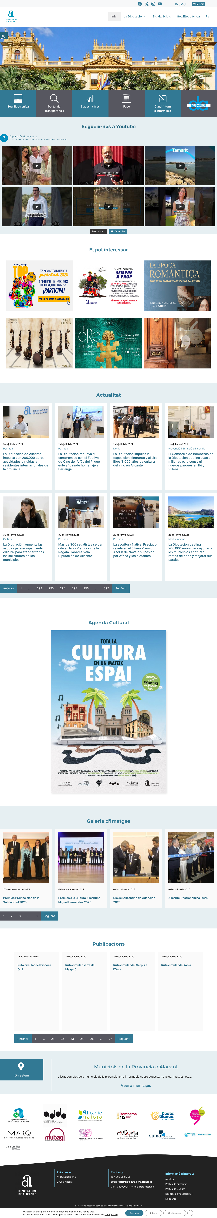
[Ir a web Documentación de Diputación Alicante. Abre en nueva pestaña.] (90, 103)
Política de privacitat (176, 1184)
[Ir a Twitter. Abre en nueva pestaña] (146, 4)
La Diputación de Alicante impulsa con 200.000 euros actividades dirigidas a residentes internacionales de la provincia (25, 461)
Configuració (174, 1213)
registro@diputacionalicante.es (135, 1181)
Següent (120, 588)
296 (86, 588)
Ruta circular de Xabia (176, 965)
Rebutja (153, 1213)
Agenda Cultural (108, 623)
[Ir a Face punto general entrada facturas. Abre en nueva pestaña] (126, 103)
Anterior (8, 588)
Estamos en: (65, 1172)
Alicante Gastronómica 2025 (188, 898)
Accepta (134, 1213)
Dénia (116, 448)
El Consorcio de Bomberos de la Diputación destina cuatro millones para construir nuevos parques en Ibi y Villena (191, 461)
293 (51, 588)
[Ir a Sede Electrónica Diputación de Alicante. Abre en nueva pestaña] (18, 103)
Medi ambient (176, 539)
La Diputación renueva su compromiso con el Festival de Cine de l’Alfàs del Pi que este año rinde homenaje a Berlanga (79, 461)
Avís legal (170, 1179)
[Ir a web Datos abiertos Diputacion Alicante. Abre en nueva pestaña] (199, 103)
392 (106, 588)
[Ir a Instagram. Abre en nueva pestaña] (153, 4)
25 (92, 1038)
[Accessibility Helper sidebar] (4, 35)
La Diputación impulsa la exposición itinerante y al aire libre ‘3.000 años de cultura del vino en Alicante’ (135, 459)
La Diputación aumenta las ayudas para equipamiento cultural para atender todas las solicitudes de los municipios (23, 552)
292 (39, 588)
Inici (114, 16)
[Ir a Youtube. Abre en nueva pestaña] (160, 4)
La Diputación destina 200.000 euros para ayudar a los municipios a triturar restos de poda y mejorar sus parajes (190, 552)
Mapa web (170, 1198)
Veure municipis (136, 1085)
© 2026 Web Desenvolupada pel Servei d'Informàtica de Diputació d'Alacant (108, 1206)
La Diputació (133, 16)
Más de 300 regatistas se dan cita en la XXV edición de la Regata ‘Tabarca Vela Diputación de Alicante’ (80, 550)
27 (110, 1038)
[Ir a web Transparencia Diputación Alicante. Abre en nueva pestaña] (54, 103)
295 (74, 588)
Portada (8, 448)
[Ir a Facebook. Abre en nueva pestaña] (140, 4)
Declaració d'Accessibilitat (178, 1193)
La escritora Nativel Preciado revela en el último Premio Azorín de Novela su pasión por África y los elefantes (135, 550)
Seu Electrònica (188, 16)
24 (82, 1038)
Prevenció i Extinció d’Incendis (186, 448)
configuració (111, 1214)
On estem (21, 1075)
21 (52, 1038)
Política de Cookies (175, 1189)
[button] (207, 16)
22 (62, 1038)
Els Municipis (162, 16)
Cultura (7, 539)
